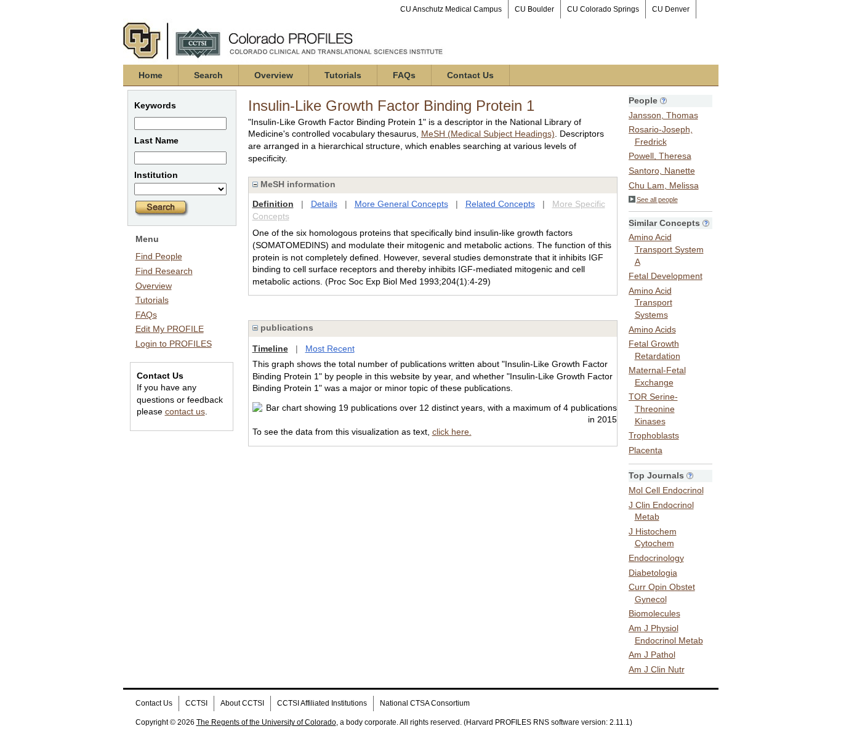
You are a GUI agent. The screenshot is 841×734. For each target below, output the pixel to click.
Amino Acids (652, 329)
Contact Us (470, 75)
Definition (273, 204)
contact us (185, 411)
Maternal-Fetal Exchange (657, 376)
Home (151, 75)
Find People (158, 256)
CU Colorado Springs (603, 9)
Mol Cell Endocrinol (666, 490)
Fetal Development (665, 276)
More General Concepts (401, 204)
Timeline (270, 348)
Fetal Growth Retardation (654, 350)
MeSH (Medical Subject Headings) (488, 134)
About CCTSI (242, 703)
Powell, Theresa (660, 156)
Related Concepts (500, 204)
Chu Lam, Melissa (664, 185)
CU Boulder (534, 9)
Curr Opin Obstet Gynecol (662, 593)
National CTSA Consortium (425, 703)
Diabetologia (653, 573)
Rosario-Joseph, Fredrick (661, 135)
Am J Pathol (652, 654)
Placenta (645, 450)
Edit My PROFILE (169, 329)
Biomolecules (654, 613)
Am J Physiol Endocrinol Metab (666, 634)
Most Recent (330, 348)
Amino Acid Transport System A (666, 249)
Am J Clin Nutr (657, 669)
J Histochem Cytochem (653, 537)
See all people (657, 199)
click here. (452, 432)
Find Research (164, 271)
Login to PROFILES (173, 344)
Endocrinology (656, 558)
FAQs (404, 75)
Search (208, 75)
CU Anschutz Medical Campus (451, 9)
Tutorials (342, 75)
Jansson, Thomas (663, 115)
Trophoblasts (654, 435)
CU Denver (671, 9)
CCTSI (196, 703)
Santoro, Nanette (662, 170)
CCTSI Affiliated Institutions (322, 703)
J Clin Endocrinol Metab (661, 511)
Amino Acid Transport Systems (650, 303)
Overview (273, 75)
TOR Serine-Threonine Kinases (653, 408)
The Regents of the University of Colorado (266, 722)
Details (324, 204)
